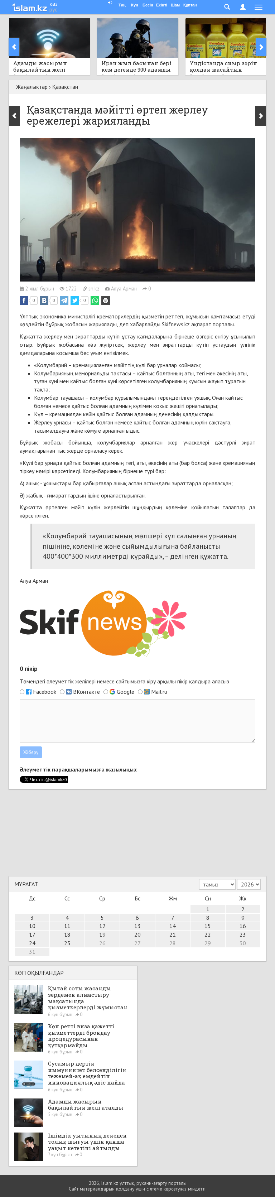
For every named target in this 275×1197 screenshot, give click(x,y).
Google (125, 691)
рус (53, 9)
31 (32, 951)
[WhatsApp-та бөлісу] (95, 300)
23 (243, 934)
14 (172, 925)
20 (137, 934)
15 (207, 925)
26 (102, 943)
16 (243, 925)
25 (67, 943)
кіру (151, 681)
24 (32, 943)
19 (102, 934)
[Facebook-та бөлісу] (24, 300)
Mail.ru (159, 691)
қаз (53, 3)
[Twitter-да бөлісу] (75, 300)
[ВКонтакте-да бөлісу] (44, 300)
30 (243, 943)
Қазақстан (65, 86)
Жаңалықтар (32, 86)
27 (137, 943)
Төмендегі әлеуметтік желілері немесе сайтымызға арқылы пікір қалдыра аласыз (124, 681)
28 (172, 943)
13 (137, 925)
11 (67, 925)
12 (102, 925)
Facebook (44, 691)
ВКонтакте (86, 691)
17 (32, 934)
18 (67, 934)
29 (207, 943)
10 (32, 925)
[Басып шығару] (105, 300)
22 (207, 934)
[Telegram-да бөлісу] (64, 300)
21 (172, 934)
